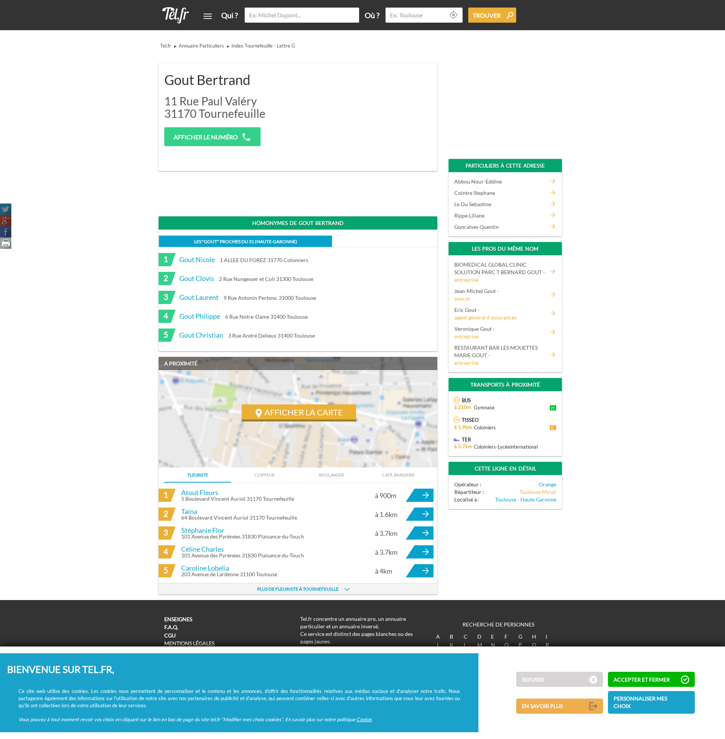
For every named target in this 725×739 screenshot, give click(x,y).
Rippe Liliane (469, 215)
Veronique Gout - (474, 332)
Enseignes (178, 619)
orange (547, 484)
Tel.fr (165, 46)
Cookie (364, 719)
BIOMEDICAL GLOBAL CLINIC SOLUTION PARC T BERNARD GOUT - (499, 272)
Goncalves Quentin (476, 227)
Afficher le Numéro (206, 136)
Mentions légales (189, 643)
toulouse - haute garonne (525, 499)
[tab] (245, 241)
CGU (170, 635)
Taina (189, 511)
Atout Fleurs (199, 492)
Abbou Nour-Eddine (478, 181)
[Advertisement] (372, 112)
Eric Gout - (485, 314)
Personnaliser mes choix (640, 702)
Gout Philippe (199, 316)
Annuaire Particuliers (201, 46)
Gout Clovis (196, 278)
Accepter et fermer (642, 679)
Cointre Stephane (474, 193)
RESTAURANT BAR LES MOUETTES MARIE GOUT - (496, 355)
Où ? (372, 15)
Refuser (533, 679)
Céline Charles (202, 549)
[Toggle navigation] (208, 16)
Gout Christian (201, 335)
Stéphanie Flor (202, 530)
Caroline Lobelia (205, 568)
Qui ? (229, 15)
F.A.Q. (171, 627)
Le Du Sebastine (472, 204)
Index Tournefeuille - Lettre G (263, 46)
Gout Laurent (199, 297)
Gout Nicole (197, 259)
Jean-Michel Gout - (476, 295)
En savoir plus (542, 706)
